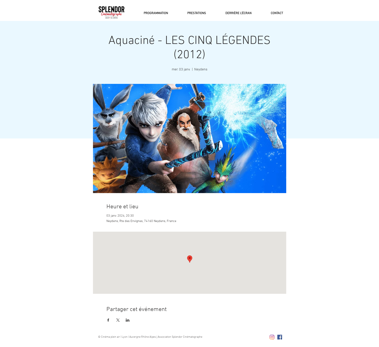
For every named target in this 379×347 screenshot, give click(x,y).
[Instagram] (272, 337)
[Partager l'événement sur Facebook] (108, 320)
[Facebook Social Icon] (279, 337)
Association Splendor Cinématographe (179, 337)
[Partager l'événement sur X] (118, 320)
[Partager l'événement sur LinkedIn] (127, 320)
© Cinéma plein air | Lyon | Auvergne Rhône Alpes (127, 337)
